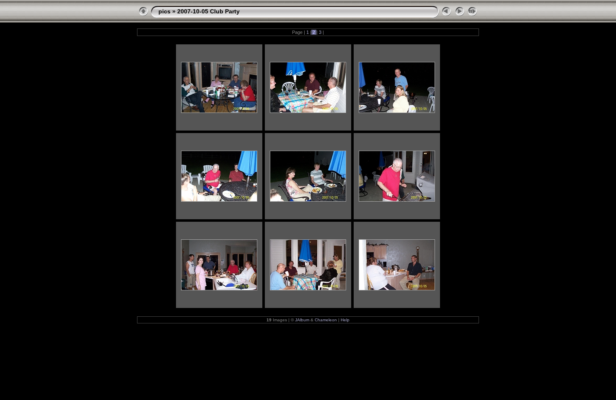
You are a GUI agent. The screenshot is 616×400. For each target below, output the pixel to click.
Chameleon (326, 320)
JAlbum (302, 320)
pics (164, 11)
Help (345, 320)
